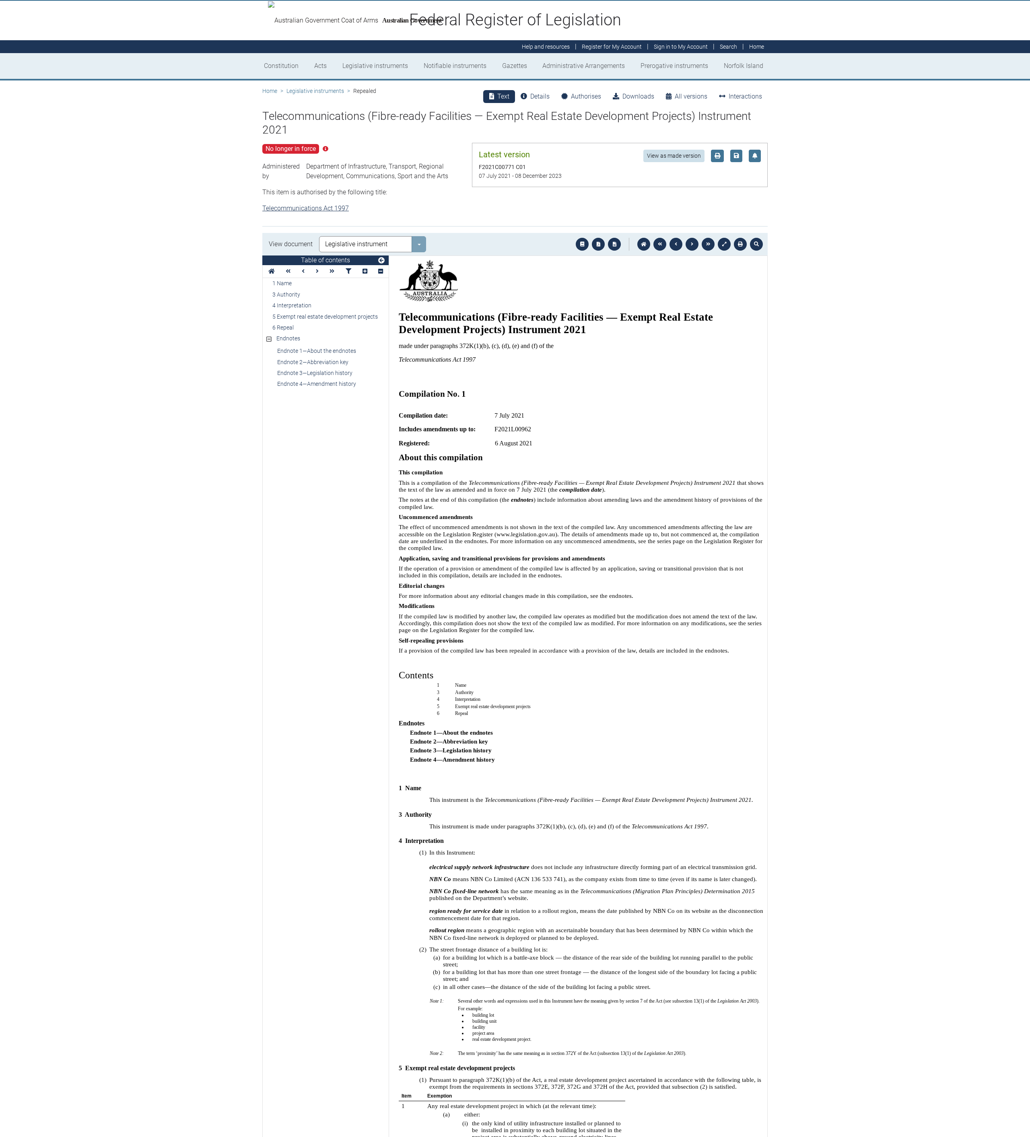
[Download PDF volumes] (598, 244)
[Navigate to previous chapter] (659, 244)
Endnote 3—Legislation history (314, 373)
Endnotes (288, 338)
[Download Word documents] (614, 244)
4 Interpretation (291, 305)
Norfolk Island (743, 66)
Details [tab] (540, 96)
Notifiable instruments (455, 66)
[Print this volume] (740, 244)
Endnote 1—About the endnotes (316, 351)
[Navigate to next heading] (317, 271)
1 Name (282, 283)
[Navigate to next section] (692, 244)
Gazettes (514, 66)
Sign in (681, 46)
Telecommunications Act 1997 (305, 208)
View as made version (674, 155)
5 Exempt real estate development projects (325, 316)
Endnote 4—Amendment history (316, 384)
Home (269, 91)
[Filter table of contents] (348, 271)
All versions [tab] (691, 96)
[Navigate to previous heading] (303, 271)
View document (291, 244)
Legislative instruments (375, 66)
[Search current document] (756, 244)
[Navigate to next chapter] (708, 244)
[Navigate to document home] (643, 244)
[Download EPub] (582, 244)
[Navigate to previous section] (676, 244)
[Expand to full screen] (724, 244)
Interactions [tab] (745, 96)
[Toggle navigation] (381, 260)
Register (612, 46)
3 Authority (286, 294)
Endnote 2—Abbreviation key (312, 362)
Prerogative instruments (674, 66)
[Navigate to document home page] (271, 271)
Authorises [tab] (586, 96)
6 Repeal (283, 327)
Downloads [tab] (638, 96)
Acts (320, 66)
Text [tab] (503, 96)
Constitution (281, 66)
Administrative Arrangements (583, 66)
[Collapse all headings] (381, 271)
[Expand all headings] (365, 271)
